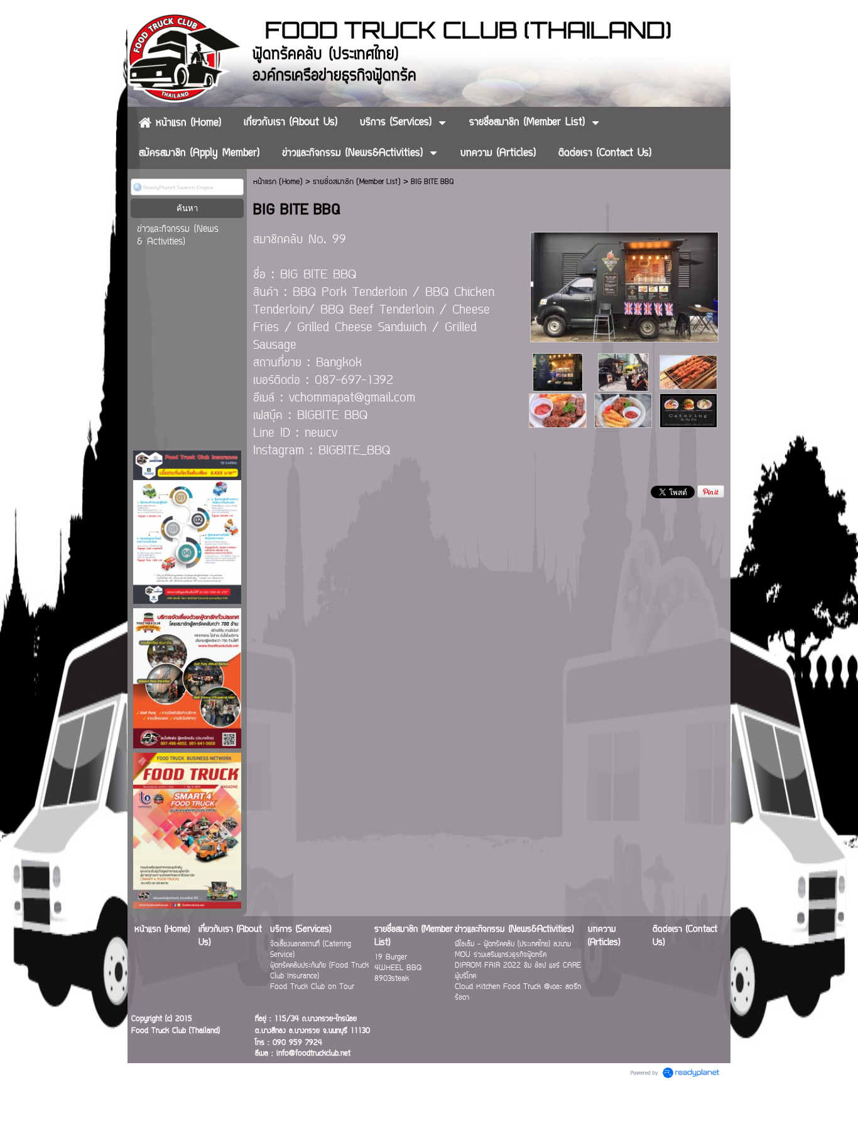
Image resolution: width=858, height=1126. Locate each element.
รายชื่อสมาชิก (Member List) (357, 182)
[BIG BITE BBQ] (624, 285)
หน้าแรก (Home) (278, 182)
